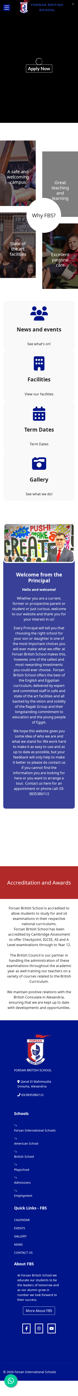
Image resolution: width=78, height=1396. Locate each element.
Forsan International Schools (35, 1130)
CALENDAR (22, 1220)
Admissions (22, 1182)
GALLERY (20, 1236)
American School (26, 1143)
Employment (23, 1196)
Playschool (21, 1170)
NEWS (18, 1244)
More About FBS (39, 1310)
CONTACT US (23, 1252)
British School (24, 1156)
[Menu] (6, 7)
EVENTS (19, 1228)
